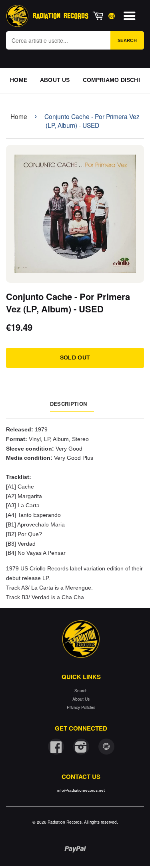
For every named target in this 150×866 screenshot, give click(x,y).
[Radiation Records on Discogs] (106, 747)
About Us (81, 699)
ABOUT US (55, 80)
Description (68, 403)
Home (18, 116)
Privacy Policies (81, 707)
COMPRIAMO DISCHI (111, 80)
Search (127, 40)
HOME (18, 80)
